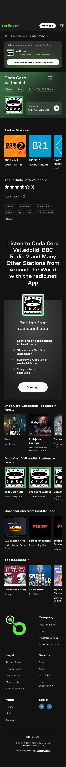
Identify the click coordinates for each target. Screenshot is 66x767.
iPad (8, 713)
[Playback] (56, 108)
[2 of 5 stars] (11, 187)
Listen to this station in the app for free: (30, 45)
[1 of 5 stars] (6, 187)
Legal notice (13, 675)
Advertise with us (48, 638)
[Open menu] (61, 25)
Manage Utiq (13, 682)
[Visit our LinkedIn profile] (41, 707)
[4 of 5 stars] (22, 187)
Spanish (10, 207)
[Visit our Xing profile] (49, 707)
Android (10, 720)
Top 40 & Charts (45, 89)
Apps (42, 669)
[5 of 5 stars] (27, 187)
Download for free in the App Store (33, 62)
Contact (43, 662)
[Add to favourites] (50, 78)
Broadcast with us (49, 644)
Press (42, 631)
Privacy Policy (13, 669)
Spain (9, 213)
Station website (13, 196)
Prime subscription (46, 684)
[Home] (5, 36)
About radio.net (47, 624)
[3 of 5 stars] (17, 187)
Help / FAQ (45, 675)
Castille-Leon (43, 207)
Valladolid (25, 207)
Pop (20, 89)
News (9, 89)
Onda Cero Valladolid (38, 110)
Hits (30, 89)
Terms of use (13, 662)
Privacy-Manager (15, 688)
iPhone (10, 707)
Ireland (35, 737)
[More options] (59, 78)
